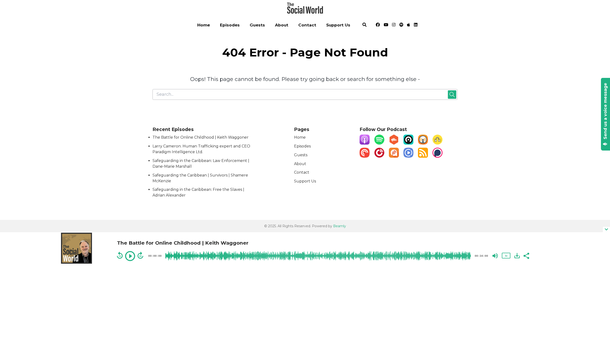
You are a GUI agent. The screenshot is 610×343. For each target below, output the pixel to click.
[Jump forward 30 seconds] (140, 255)
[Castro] (408, 143)
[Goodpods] (437, 143)
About (281, 25)
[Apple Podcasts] (365, 143)
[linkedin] (415, 25)
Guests (257, 25)
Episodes (230, 25)
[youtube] (386, 25)
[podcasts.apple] (408, 25)
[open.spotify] (401, 25)
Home (203, 25)
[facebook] (378, 25)
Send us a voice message (605, 112)
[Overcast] (423, 143)
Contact (307, 25)
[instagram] (393, 25)
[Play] (130, 256)
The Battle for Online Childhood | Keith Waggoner (200, 137)
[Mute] (495, 255)
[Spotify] (379, 143)
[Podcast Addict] (394, 156)
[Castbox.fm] (394, 143)
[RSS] (423, 156)
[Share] (526, 255)
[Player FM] (379, 156)
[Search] (364, 25)
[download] (517, 255)
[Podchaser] (437, 156)
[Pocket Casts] (365, 156)
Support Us (338, 25)
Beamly (339, 226)
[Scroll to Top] (599, 289)
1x (506, 255)
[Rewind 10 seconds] (120, 255)
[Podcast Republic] (408, 156)
